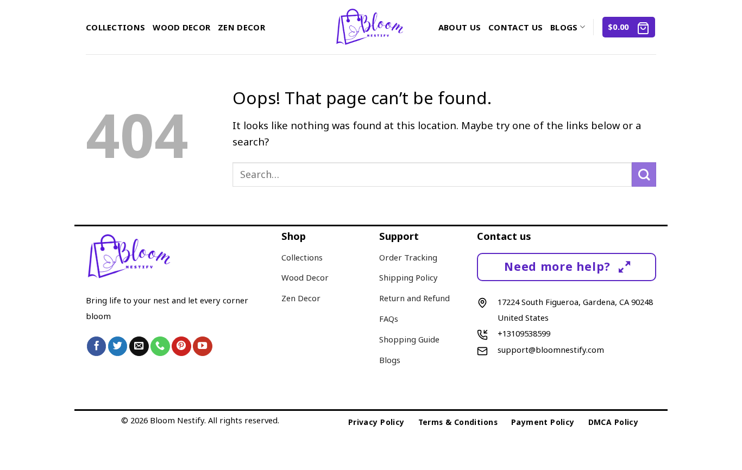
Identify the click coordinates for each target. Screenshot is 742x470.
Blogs (563, 27)
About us (459, 27)
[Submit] (644, 174)
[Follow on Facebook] (96, 346)
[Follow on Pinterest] (181, 346)
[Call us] (160, 346)
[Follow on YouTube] (202, 346)
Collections (115, 27)
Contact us (515, 27)
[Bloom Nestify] (371, 27)
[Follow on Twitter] (118, 346)
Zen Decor (241, 27)
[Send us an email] (139, 346)
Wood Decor (181, 27)
